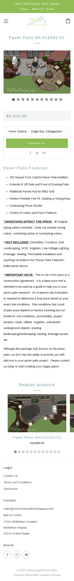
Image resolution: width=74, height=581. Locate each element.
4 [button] (27, 452)
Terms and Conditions (18, 482)
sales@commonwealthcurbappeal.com (29, 508)
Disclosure (10, 488)
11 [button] (55, 452)
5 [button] (31, 452)
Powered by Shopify (50, 575)
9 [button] (47, 452)
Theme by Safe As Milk (26, 575)
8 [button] (43, 452)
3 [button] (23, 452)
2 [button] (19, 452)
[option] (37, 72)
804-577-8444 (12, 515)
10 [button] (51, 452)
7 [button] (39, 452)
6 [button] (35, 452)
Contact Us (11, 475)
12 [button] (59, 452)
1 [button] (15, 452)
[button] (13, 99)
